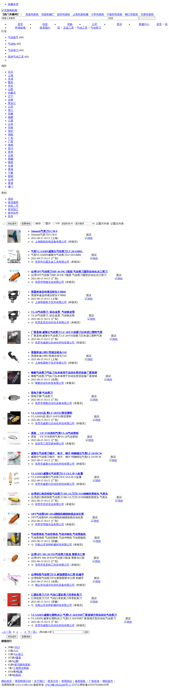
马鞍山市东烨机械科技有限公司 (53, 544)
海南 (10, 145)
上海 (10, 75)
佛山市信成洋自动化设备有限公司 (55, 585)
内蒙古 (12, 92)
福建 (10, 117)
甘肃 (10, 165)
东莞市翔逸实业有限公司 (49, 282)
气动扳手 (13, 37)
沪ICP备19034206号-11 (58, 684)
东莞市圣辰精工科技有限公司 (52, 564)
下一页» (32, 632)
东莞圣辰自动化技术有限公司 (52, 322)
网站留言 (107, 681)
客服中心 (144, 24)
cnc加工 (19, 654)
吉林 (10, 99)
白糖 (15, 661)
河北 (10, 85)
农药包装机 (63, 14)
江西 (10, 120)
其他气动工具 (16, 56)
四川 (10, 148)
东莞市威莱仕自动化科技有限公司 (55, 342)
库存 (10, 216)
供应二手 (13, 205)
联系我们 (45, 27)
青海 (10, 169)
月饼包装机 (147, 14)
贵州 (10, 151)
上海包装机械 (80, 14)
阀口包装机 (131, 14)
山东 (10, 124)
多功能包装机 (22, 664)
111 (16, 650)
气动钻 (12, 43)
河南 (10, 127)
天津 (10, 78)
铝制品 (17, 675)
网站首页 (6, 681)
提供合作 (13, 212)
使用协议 (66, 681)
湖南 (10, 134)
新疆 (10, 176)
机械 (19, 671)
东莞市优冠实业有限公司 (49, 504)
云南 (10, 155)
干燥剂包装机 (114, 14)
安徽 (10, 113)
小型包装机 (97, 14)
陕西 (10, 162)
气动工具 (82, 27)
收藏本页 (13, 4)
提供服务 (13, 202)
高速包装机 (32, 14)
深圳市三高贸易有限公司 (49, 443)
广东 (10, 138)
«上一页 (6, 632)
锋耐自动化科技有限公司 (49, 383)
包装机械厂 (47, 14)
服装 (18, 657)
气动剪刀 (96, 27)
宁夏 (10, 172)
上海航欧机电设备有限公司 (51, 241)
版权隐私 (80, 681)
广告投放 (94, 681)
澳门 (10, 186)
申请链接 (20, 27)
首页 (159, 24)
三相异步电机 (21, 668)
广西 (10, 141)
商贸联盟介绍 (23, 681)
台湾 (10, 179)
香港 (10, 183)
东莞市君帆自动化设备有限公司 (53, 403)
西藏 (10, 158)
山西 (10, 89)
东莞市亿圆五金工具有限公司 (52, 261)
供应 (10, 198)
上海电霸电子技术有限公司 (51, 302)
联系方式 (53, 681)
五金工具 (68, 27)
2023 (17, 647)
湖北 (10, 131)
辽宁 (10, 96)
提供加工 (13, 209)
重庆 (10, 82)
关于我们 (39, 681)
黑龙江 (12, 103)
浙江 (10, 110)
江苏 (10, 106)
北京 (10, 72)
